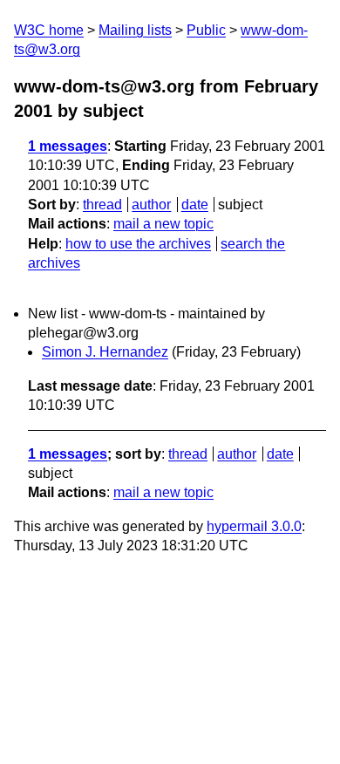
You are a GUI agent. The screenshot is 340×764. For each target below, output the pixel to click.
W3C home (49, 30)
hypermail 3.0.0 (254, 526)
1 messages (67, 146)
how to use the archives (138, 243)
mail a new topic (163, 223)
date (194, 204)
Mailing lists (135, 30)
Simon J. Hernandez (105, 351)
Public (206, 30)
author (151, 204)
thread (102, 204)
